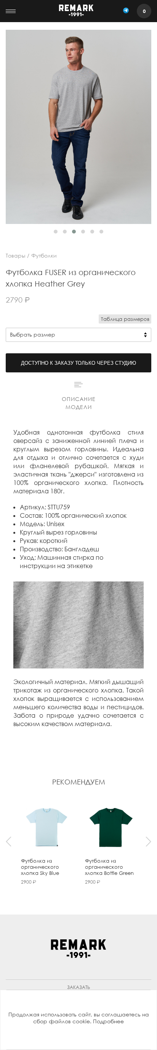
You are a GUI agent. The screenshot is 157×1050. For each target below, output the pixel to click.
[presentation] (8, 841)
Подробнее (108, 1021)
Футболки (44, 255)
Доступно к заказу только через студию (78, 363)
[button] (55, 231)
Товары (15, 255)
